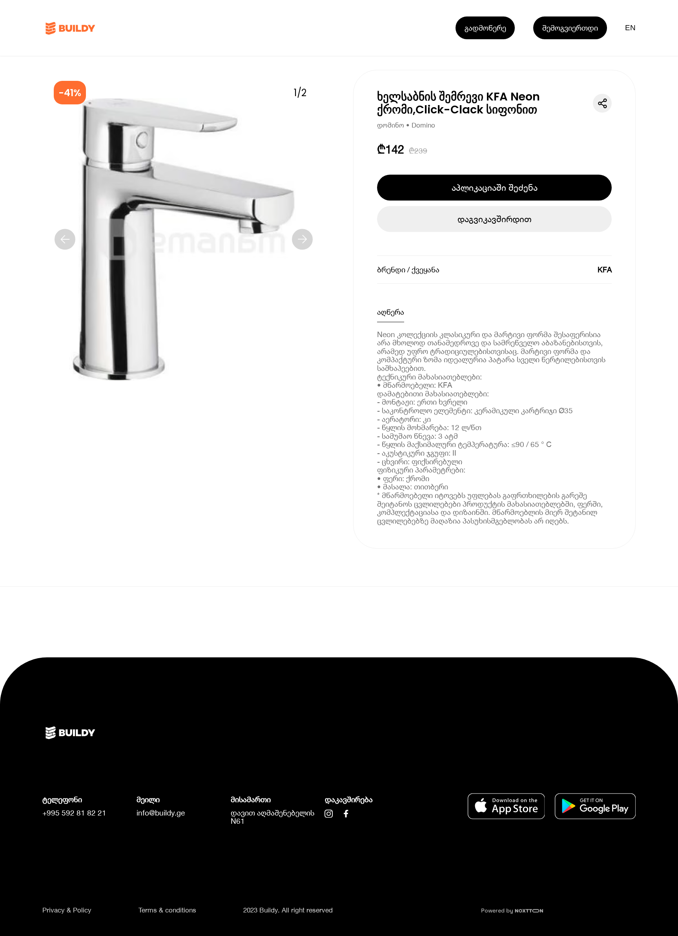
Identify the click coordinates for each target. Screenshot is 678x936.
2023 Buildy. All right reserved (288, 910)
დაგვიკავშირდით (494, 219)
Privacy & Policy (66, 910)
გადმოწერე (485, 27)
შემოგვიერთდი (570, 27)
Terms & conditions (167, 910)
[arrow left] (65, 239)
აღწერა (390, 311)
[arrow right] (302, 239)
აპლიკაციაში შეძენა (495, 187)
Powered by (498, 910)
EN (630, 28)
